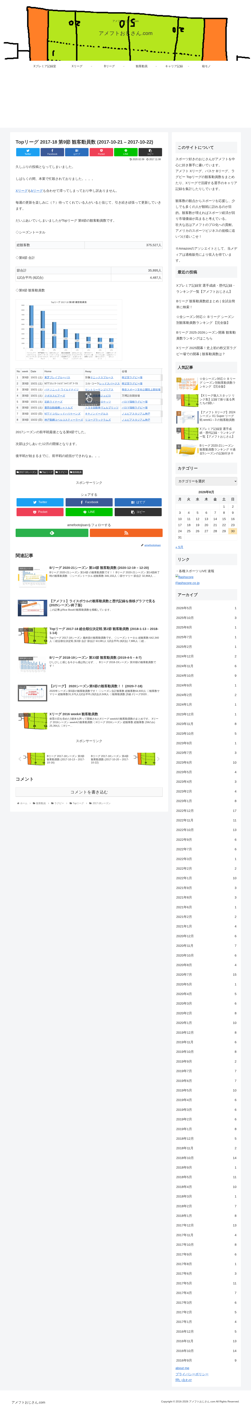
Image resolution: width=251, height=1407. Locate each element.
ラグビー (62, 472)
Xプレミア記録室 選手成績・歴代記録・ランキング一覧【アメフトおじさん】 (206, 288)
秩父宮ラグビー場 (132, 377)
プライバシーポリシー (192, 1374)
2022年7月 (206, 849)
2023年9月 (206, 743)
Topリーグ (47, 472)
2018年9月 (206, 1167)
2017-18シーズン (28, 472)
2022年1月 (206, 878)
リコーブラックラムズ (98, 419)
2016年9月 (206, 1360)
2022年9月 (206, 839)
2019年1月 (206, 1129)
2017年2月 (206, 1312)
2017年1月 (206, 1322)
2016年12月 (206, 1331)
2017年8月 (206, 1264)
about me (182, 1368)
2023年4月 (206, 781)
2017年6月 (206, 1273)
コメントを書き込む (89, 792)
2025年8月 (206, 627)
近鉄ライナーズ (53, 401)
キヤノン (90, 413)
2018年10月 (206, 1158)
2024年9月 (206, 685)
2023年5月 (206, 772)
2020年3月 (206, 1003)
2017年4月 (206, 1293)
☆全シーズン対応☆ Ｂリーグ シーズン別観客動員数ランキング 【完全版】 (205, 320)
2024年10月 (206, 675)
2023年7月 (206, 753)
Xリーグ (22, 191)
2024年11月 (206, 666)
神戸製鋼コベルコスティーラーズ (63, 419)
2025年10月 (206, 618)
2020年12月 (206, 936)
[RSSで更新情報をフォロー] (126, 533)
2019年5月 (206, 1090)
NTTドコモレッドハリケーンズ (62, 413)
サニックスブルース (101, 377)
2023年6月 (206, 762)
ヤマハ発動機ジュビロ (98, 395)
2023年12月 (206, 714)
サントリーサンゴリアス (99, 389)
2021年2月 (206, 917)
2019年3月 (206, 1110)
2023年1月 (206, 801)
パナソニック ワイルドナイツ (61, 389)
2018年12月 (206, 1138)
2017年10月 (206, 1244)
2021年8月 (206, 897)
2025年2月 (206, 647)
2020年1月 (206, 1023)
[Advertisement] (125, 102)
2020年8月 (206, 965)
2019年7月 (206, 1071)
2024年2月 (206, 695)
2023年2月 (206, 791)
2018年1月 (206, 1216)
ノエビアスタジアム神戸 (136, 413)
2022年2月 (206, 868)
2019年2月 (206, 1119)
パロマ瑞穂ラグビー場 (135, 401)
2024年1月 (206, 704)
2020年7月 (206, 974)
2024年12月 (206, 656)
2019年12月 (206, 1032)
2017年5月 (206, 1283)
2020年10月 (206, 955)
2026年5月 (206, 608)
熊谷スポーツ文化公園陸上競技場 (141, 389)
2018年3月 (206, 1196)
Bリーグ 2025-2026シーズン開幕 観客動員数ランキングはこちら (206, 335)
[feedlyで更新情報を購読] (52, 533)
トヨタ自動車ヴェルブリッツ (102, 407)
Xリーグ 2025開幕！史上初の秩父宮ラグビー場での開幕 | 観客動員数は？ (206, 351)
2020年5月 (206, 984)
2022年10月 (206, 830)
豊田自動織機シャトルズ (58, 407)
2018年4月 (206, 1187)
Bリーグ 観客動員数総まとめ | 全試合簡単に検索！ (205, 304)
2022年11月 (206, 820)
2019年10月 (206, 1052)
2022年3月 (206, 859)
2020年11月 (206, 946)
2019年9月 (206, 1061)
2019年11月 (206, 1042)
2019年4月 (206, 1100)
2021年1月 (206, 926)
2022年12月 (206, 811)
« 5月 (179, 547)
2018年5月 (206, 1177)
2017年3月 (206, 1302)
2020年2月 (206, 1013)
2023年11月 (206, 724)
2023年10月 (206, 733)
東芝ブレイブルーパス (57, 377)
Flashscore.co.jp (187, 583)
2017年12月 (206, 1225)
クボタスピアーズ (54, 395)
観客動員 (77, 472)
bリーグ (37, 191)
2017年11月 (206, 1235)
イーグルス (101, 413)
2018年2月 (206, 1206)
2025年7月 (206, 637)
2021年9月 (206, 888)
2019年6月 (206, 1081)
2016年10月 (206, 1351)
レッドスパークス (109, 383)
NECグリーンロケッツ (98, 401)
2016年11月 (206, 1341)
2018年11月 (206, 1148)
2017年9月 (206, 1254)
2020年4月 (206, 994)
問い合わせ (183, 1380)
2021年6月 (206, 907)
